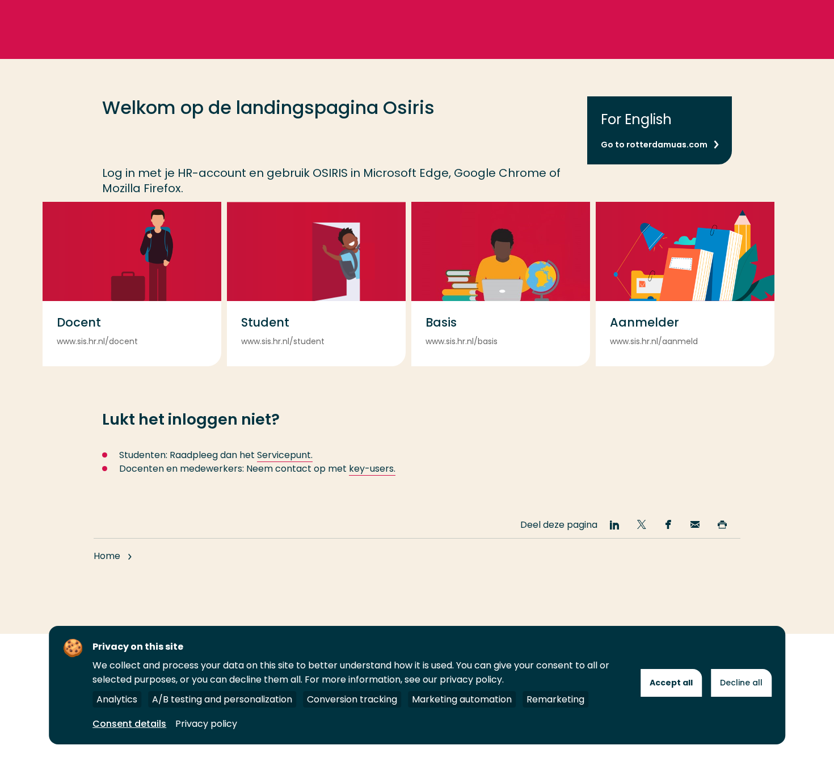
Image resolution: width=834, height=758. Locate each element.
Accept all (671, 682)
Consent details (129, 723)
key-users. (372, 468)
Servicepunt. (285, 454)
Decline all (741, 682)
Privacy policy (206, 723)
